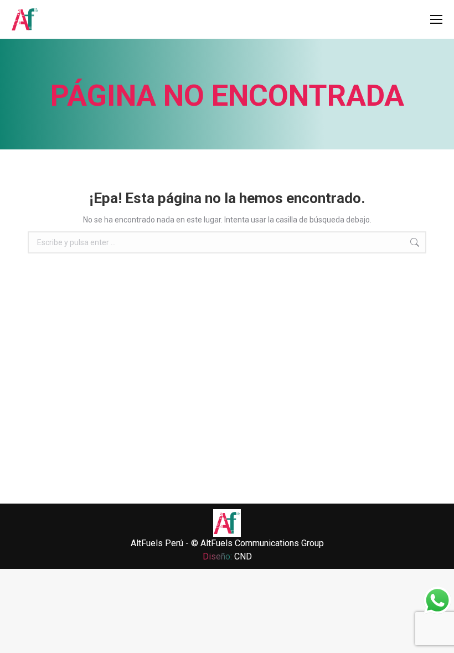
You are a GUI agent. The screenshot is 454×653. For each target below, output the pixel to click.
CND (243, 556)
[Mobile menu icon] (436, 19)
